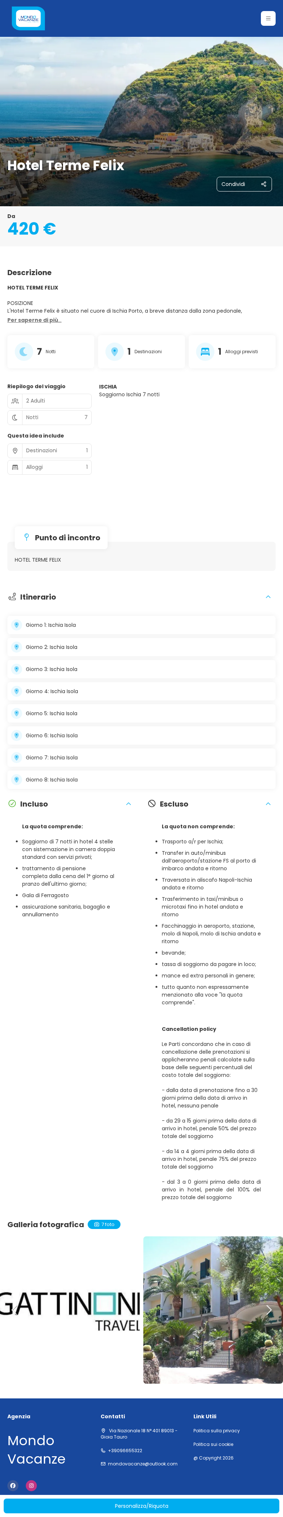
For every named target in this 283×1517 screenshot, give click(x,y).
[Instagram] (31, 1485)
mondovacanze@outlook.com (143, 1464)
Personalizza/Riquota (141, 1506)
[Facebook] (12, 1485)
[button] (268, 18)
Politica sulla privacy (216, 1431)
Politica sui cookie (213, 1444)
